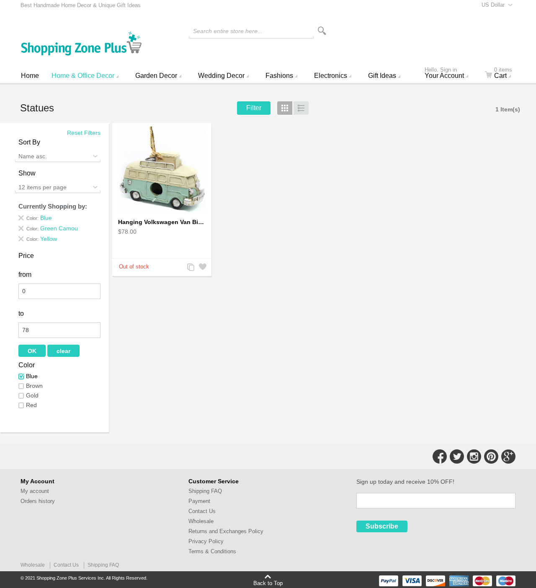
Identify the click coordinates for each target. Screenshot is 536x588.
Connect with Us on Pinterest (491, 456)
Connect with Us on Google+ (508, 456)
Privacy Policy (206, 541)
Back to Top (268, 583)
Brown (34, 385)
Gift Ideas (382, 75)
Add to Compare (190, 268)
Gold (32, 395)
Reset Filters (83, 132)
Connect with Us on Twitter (457, 456)
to (21, 313)
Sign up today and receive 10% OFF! (405, 481)
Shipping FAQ (205, 491)
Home (30, 75)
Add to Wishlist (202, 268)
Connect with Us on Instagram (474, 456)
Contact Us (202, 511)
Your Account (444, 73)
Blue (32, 376)
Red (31, 405)
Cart (503, 73)
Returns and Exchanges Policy (225, 531)
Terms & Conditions (212, 551)
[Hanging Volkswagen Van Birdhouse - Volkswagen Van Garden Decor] (162, 170)
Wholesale (201, 521)
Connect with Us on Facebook (440, 456)
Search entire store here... (228, 31)
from (24, 274)
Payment (199, 501)
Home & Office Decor (83, 75)
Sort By (29, 142)
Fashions (279, 75)
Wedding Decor (221, 75)
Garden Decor (156, 75)
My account (35, 491)
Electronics (330, 75)
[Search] (322, 30)
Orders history (38, 501)
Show (27, 173)
